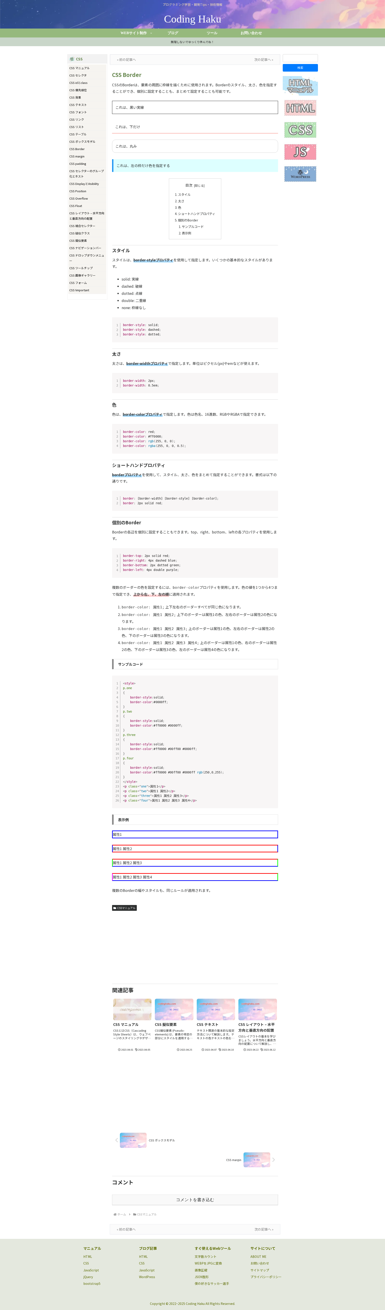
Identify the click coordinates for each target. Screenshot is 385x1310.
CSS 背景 (75, 97)
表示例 (186, 233)
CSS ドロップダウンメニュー (86, 258)
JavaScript (91, 1270)
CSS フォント (78, 112)
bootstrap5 (91, 1283)
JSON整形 (202, 1277)
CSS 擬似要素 (78, 240)
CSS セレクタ (78, 75)
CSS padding (77, 163)
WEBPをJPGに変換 (208, 1263)
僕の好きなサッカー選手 (212, 1283)
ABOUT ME (258, 1256)
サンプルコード (193, 226)
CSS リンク (76, 119)
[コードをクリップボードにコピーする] (273, 327)
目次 (188, 185)
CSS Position (77, 191)
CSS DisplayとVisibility (84, 184)
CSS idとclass (78, 83)
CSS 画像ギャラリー (82, 275)
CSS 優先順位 (78, 90)
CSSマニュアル (126, 908)
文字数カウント (206, 1256)
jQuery (88, 1277)
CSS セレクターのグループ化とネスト (86, 173)
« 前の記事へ (126, 59)
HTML (87, 1256)
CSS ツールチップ (81, 268)
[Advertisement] (195, 946)
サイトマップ (259, 1270)
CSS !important (79, 290)
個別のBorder (188, 220)
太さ (181, 200)
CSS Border (77, 149)
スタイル (184, 194)
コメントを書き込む (195, 1199)
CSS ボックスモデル (82, 141)
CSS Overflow (78, 198)
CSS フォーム (78, 283)
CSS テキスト (78, 105)
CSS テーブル (78, 134)
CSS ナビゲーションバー (85, 248)
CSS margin (76, 156)
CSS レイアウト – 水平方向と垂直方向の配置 (86, 216)
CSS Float (75, 206)
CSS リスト (76, 127)
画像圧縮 (201, 1270)
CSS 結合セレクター (82, 226)
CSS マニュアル (79, 68)
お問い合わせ (259, 1263)
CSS (86, 1263)
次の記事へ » (263, 59)
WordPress (147, 1277)
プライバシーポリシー (266, 1277)
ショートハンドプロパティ (196, 213)
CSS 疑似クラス (79, 233)
